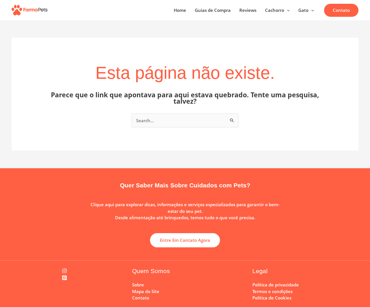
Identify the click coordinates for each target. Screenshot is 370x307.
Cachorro (274, 10)
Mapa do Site (145, 291)
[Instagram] (65, 270)
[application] (287, 10)
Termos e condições (272, 291)
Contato (140, 298)
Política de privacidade (275, 285)
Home (180, 10)
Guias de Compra (213, 10)
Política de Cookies (271, 298)
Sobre (138, 285)
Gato (303, 10)
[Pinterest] (65, 277)
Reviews (247, 10)
